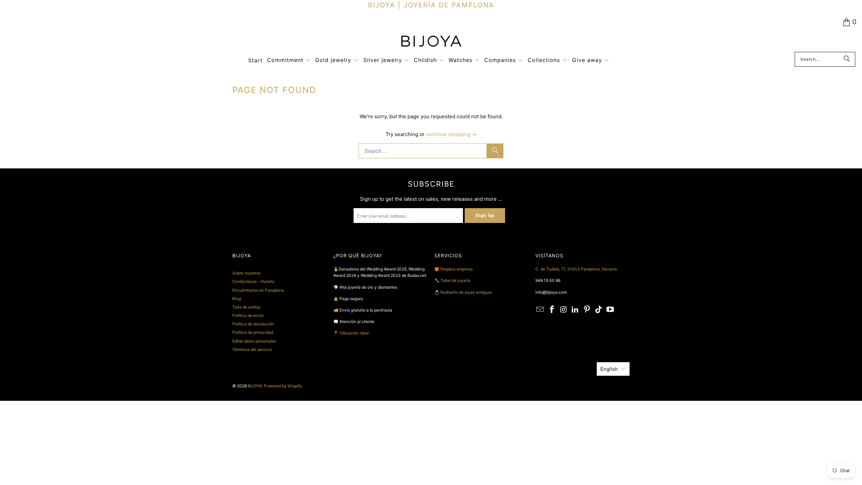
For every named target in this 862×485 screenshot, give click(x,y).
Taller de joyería (455, 280)
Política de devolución (253, 323)
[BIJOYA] (431, 42)
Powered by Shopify (283, 385)
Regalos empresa (456, 268)
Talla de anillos (246, 307)
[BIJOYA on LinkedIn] (575, 309)
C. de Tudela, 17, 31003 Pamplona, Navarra (576, 268)
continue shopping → (451, 134)
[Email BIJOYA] (540, 309)
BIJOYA (255, 385)
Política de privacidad (252, 332)
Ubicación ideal (354, 332)
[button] (289, 60)
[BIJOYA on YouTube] (610, 309)
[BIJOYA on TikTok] (599, 309)
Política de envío (248, 315)
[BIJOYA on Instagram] (564, 309)
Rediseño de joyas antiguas (466, 292)
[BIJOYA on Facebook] (552, 309)
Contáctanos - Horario (253, 281)
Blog (236, 298)
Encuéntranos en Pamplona (258, 290)
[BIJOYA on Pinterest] (587, 309)
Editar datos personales (254, 341)
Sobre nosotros (246, 273)
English (609, 369)
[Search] (846, 59)
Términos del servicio (252, 349)
